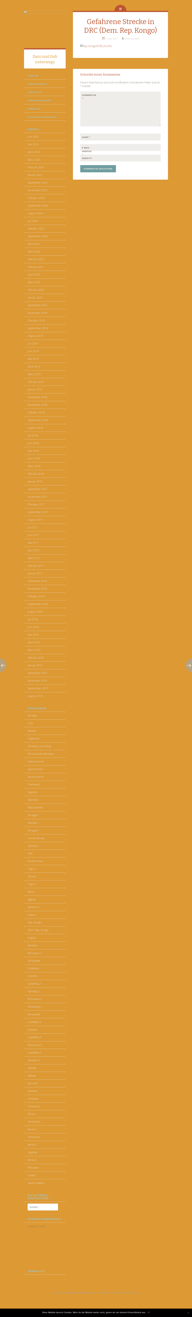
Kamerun (33, 907)
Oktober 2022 (36, 228)
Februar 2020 (36, 290)
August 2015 (35, 696)
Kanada (32, 715)
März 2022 (34, 251)
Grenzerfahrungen (39, 100)
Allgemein (34, 738)
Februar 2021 (36, 267)
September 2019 (38, 328)
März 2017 (34, 558)
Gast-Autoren (36, 761)
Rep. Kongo (35, 922)
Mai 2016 (33, 634)
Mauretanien (35, 807)
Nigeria (32, 899)
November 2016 (37, 588)
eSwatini (32, 1029)
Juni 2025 (33, 136)
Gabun (32, 914)
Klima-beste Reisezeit (40, 754)
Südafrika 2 (34, 983)
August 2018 (35, 428)
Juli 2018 (33, 435)
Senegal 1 (33, 815)
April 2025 (34, 152)
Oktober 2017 (36, 504)
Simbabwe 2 (35, 1006)
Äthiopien (33, 1167)
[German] (32, 1278)
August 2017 (35, 519)
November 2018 (37, 405)
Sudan (31, 1175)
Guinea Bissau (36, 838)
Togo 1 (32, 868)
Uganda (32, 1152)
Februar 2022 (36, 259)
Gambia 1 (33, 823)
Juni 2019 (33, 351)
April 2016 (34, 642)
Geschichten (35, 769)
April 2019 (34, 366)
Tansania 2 (34, 1106)
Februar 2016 (36, 657)
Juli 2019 (33, 343)
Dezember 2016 (37, 581)
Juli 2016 (33, 619)
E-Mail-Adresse (87, 151)
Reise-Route (35, 92)
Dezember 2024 (37, 182)
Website (87, 158)
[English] (28, 1278)
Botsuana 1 (35, 953)
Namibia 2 (33, 991)
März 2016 (34, 650)
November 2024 (37, 190)
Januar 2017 (35, 573)
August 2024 (35, 213)
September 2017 (38, 512)
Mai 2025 (33, 144)
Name (86, 137)
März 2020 (34, 282)
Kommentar (88, 97)
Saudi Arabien (36, 1183)
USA (30, 723)
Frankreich (34, 784)
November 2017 (37, 496)
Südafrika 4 (34, 1037)
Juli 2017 (33, 527)
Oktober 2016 (36, 596)
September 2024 (38, 205)
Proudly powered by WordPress (73, 1292)
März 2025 (34, 159)
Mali (30, 853)
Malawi (32, 1075)
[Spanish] (38, 1278)
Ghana (32, 876)
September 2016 (38, 604)
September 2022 (38, 236)
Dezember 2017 (37, 489)
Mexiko (32, 731)
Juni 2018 (33, 443)
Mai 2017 (33, 542)
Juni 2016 (33, 627)
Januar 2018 (35, 481)
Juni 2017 (33, 535)
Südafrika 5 (34, 1052)
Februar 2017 (36, 565)
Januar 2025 (35, 175)
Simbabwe (34, 960)
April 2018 (34, 458)
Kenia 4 (32, 1160)
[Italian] (35, 1278)
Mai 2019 (33, 359)
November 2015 (37, 680)
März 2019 (34, 374)
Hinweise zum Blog (39, 746)
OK (148, 1312)
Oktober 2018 (36, 412)
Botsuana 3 (35, 1045)
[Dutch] (25, 1278)
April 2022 (34, 244)
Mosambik (34, 1014)
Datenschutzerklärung (42, 117)
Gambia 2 (33, 846)
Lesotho (33, 976)
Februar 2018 (36, 474)
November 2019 (37, 313)
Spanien (32, 792)
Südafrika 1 (34, 968)
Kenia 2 (32, 1129)
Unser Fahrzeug (37, 84)
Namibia (32, 945)
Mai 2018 (33, 451)
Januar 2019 (35, 389)
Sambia (32, 1068)
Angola (32, 937)
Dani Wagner (132, 38)
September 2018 (38, 420)
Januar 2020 (35, 297)
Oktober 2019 (36, 320)
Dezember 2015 (37, 673)
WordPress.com (128, 1292)
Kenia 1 (32, 1114)
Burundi (33, 1083)
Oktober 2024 (36, 198)
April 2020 (34, 274)
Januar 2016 (35, 665)
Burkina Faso (35, 861)
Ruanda (32, 1091)
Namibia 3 (33, 1060)
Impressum (34, 108)
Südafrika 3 (34, 1022)
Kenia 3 (32, 1144)
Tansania (33, 1098)
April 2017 (34, 550)
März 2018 (34, 466)
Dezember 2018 (37, 397)
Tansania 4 (34, 1137)
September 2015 (38, 688)
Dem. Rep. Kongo (38, 930)
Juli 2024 (33, 221)
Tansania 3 (34, 1121)
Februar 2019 (36, 382)
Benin (31, 891)
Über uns (33, 75)
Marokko (33, 800)
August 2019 (35, 336)
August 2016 (35, 611)
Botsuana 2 (35, 999)
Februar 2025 (36, 167)
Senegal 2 (33, 830)
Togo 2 (32, 884)
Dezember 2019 (37, 305)
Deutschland (35, 777)
